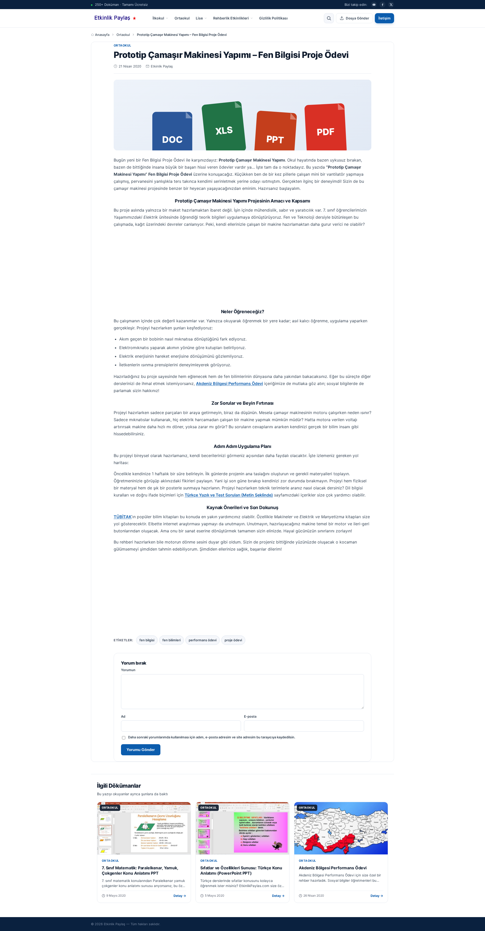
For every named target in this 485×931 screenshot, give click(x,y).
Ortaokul (182, 18)
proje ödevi (233, 640)
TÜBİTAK (123, 516)
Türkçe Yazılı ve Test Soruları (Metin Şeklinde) (229, 494)
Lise (199, 18)
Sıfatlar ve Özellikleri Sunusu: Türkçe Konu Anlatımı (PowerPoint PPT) (241, 870)
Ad (123, 716)
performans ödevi (202, 640)
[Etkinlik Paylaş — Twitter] (391, 5)
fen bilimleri (171, 640)
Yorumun (128, 670)
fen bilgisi (146, 640)
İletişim (384, 18)
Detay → (180, 896)
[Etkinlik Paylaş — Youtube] (374, 5)
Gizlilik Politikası (273, 18)
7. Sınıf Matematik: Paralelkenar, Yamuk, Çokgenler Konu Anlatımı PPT (140, 870)
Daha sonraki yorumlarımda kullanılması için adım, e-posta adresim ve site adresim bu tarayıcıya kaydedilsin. (211, 737)
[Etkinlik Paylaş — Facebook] (382, 5)
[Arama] (329, 18)
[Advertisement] (242, 267)
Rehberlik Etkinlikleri (231, 18)
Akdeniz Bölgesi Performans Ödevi (229, 383)
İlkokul (158, 18)
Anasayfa (102, 35)
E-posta (250, 716)
